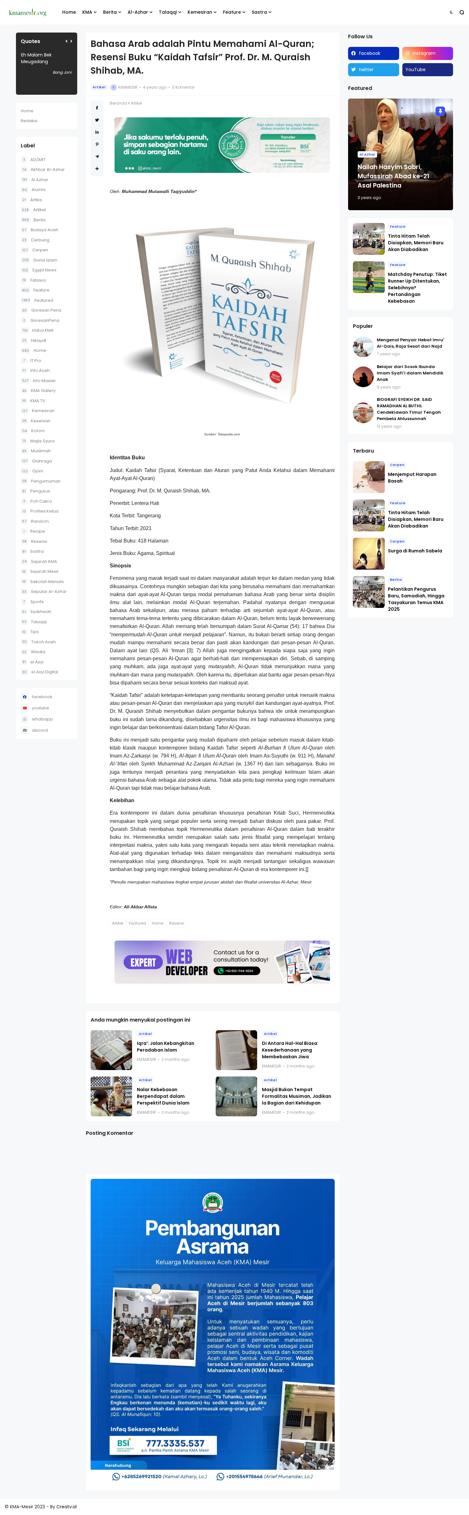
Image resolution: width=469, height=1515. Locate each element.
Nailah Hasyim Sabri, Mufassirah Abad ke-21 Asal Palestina (393, 176)
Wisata (33, 652)
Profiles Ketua (40, 511)
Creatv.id (66, 1507)
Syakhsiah (36, 612)
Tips (30, 632)
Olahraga (37, 461)
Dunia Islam (39, 260)
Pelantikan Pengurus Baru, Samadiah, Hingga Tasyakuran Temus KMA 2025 (416, 599)
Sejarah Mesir (40, 571)
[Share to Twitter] (97, 120)
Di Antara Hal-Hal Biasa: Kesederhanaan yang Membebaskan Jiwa (290, 1050)
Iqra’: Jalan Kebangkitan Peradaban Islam (165, 1046)
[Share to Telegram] (97, 156)
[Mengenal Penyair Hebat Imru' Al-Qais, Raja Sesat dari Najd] (363, 346)
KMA (87, 12)
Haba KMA (38, 330)
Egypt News (39, 270)
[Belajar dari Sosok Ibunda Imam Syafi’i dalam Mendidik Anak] (363, 376)
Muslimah (36, 451)
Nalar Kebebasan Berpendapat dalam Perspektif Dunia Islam (163, 1096)
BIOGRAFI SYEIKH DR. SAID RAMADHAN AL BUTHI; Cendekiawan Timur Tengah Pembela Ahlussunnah (409, 409)
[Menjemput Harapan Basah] (369, 477)
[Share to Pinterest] (97, 144)
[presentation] (66, 41)
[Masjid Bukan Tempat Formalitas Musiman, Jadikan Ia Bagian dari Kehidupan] (236, 1096)
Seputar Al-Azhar (44, 591)
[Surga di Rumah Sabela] (369, 554)
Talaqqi (168, 12)
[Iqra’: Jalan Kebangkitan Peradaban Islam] (111, 1050)
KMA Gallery (39, 391)
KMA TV (33, 401)
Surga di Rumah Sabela (415, 551)
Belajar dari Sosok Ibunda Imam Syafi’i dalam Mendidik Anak (410, 373)
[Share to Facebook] (97, 108)
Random (35, 521)
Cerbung (35, 240)
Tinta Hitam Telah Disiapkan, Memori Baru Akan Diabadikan (415, 243)
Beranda (118, 103)
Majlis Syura (38, 441)
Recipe (34, 531)
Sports (33, 602)
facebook (42, 697)
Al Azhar (35, 180)
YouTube (416, 69)
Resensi (34, 541)
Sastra (259, 12)
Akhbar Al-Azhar (43, 169)
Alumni (34, 190)
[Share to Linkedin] (97, 132)
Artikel (34, 210)
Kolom (33, 431)
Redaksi (29, 121)
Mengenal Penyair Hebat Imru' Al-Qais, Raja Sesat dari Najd (410, 343)
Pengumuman (41, 481)
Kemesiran (200, 12)
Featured (37, 300)
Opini (32, 471)
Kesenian (36, 421)
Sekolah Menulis (43, 582)
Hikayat (34, 340)
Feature (232, 12)
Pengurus (36, 491)
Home (69, 12)
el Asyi (32, 662)
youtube (40, 708)
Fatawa (34, 280)
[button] (451, 12)
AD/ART (34, 160)
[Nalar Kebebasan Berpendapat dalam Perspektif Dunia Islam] (111, 1096)
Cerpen (35, 250)
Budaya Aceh (40, 230)
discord (40, 730)
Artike (32, 200)
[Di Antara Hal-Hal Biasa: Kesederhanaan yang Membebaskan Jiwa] (236, 1050)
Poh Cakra (37, 501)
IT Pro (32, 361)
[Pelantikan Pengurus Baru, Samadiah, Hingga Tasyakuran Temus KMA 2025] (369, 592)
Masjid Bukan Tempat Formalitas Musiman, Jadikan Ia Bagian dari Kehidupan (296, 1096)
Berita (110, 12)
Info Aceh (36, 370)
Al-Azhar (138, 12)
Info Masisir (39, 381)
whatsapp (42, 719)
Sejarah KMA (39, 561)
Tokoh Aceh (39, 642)
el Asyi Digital (40, 672)
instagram (424, 53)
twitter (366, 69)
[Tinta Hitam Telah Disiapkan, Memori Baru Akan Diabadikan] (369, 239)
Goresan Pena (41, 310)
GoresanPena (41, 320)
